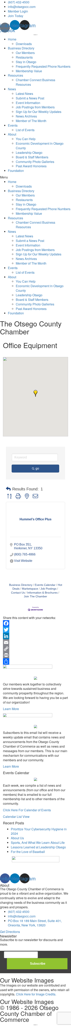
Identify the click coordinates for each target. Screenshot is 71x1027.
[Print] (35, 655)
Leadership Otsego (29, 152)
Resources (15, 75)
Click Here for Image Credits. (36, 994)
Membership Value (29, 71)
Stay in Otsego (26, 62)
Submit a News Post (30, 98)
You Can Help (26, 139)
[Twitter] (35, 630)
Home (12, 39)
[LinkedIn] (35, 636)
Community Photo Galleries (35, 161)
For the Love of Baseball (28, 851)
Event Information (28, 102)
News (12, 89)
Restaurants (24, 57)
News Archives (26, 116)
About (12, 134)
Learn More (11, 708)
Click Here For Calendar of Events (27, 810)
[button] (35, 177)
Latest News (24, 93)
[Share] (35, 661)
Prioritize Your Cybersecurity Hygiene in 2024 (39, 831)
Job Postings (48, 588)
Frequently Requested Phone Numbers (43, 66)
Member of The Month (31, 120)
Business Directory (21, 48)
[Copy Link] (35, 649)
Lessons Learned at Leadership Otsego (38, 847)
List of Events (25, 130)
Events (13, 125)
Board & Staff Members (32, 157)
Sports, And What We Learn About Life (38, 842)
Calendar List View (16, 816)
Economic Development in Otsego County (40, 145)
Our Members (25, 52)
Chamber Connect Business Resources (35, 82)
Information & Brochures (42, 592)
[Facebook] (35, 623)
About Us (17, 838)
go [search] (37, 468)
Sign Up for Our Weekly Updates (38, 111)
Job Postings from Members (35, 107)
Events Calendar (45, 584)
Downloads (24, 43)
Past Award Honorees (31, 166)
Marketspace (30, 588)
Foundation (16, 170)
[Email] (35, 642)
